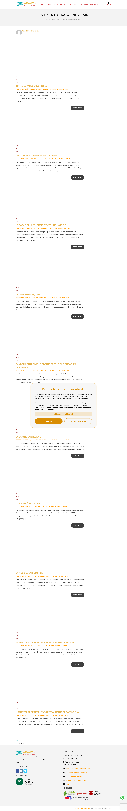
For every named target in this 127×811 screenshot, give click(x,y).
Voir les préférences (78, 421)
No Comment (64, 89)
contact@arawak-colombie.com (78, 768)
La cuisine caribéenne (28, 437)
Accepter (48, 421)
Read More (77, 108)
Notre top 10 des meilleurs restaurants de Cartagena (47, 712)
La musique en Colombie (29, 573)
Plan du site (70, 784)
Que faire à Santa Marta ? (30, 503)
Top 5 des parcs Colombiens (31, 86)
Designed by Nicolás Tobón (82, 808)
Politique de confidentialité (76, 780)
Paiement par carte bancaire (76, 772)
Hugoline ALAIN (44, 89)
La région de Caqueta (28, 295)
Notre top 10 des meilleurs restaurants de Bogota (45, 642)
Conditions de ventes (74, 776)
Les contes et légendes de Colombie (36, 156)
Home (48, 19)
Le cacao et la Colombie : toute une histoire (41, 225)
